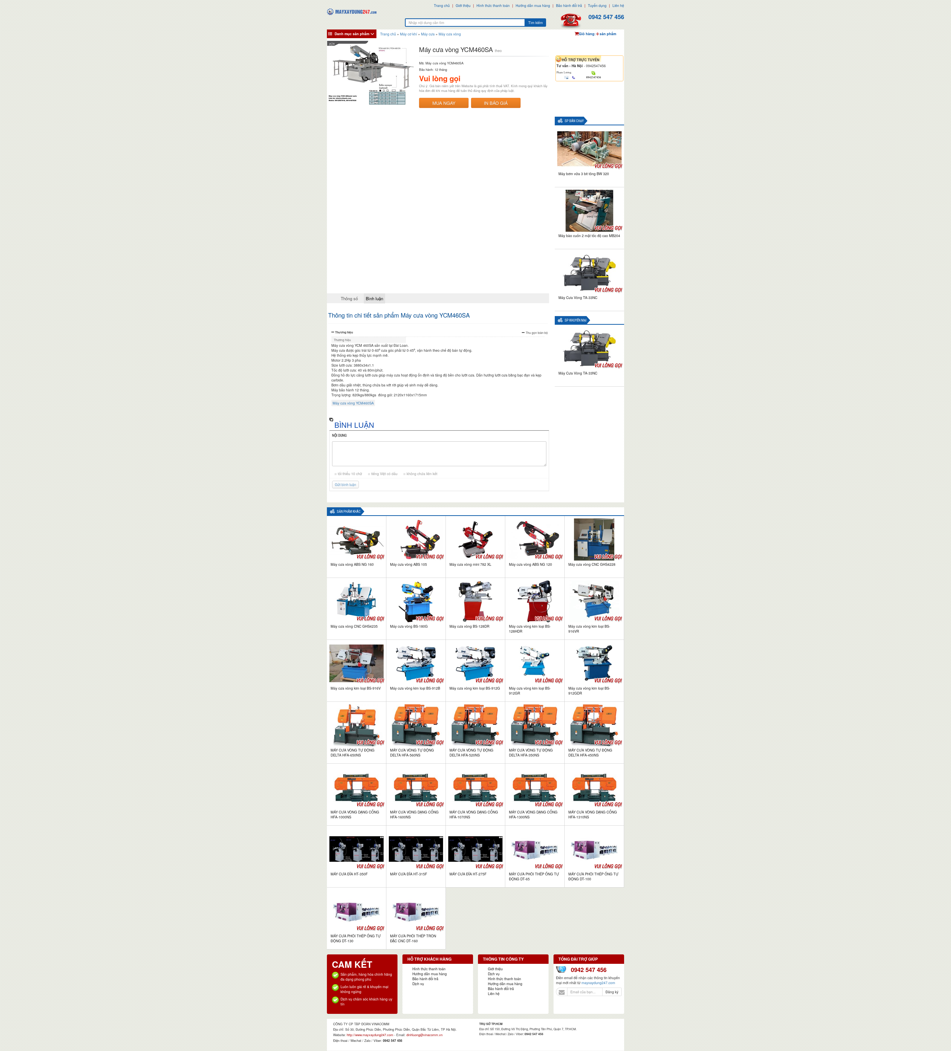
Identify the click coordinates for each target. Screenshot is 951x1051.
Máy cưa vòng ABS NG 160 (352, 564)
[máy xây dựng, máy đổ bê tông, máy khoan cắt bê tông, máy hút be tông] (351, 11)
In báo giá (496, 103)
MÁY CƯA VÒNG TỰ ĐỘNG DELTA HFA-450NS (590, 752)
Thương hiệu (344, 332)
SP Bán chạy (574, 121)
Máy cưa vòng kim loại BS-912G (474, 688)
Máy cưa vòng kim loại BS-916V (356, 688)
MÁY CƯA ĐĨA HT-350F (349, 873)
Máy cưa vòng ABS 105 (408, 564)
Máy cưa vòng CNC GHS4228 (591, 564)
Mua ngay (443, 103)
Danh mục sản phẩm (352, 33)
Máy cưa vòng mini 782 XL (470, 564)
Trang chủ (442, 5)
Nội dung (339, 435)
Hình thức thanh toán (493, 5)
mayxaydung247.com (598, 982)
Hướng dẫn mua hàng (533, 5)
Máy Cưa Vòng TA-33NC (577, 297)
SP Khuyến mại (575, 320)
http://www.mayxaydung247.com (370, 1034)
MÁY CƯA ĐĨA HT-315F (408, 873)
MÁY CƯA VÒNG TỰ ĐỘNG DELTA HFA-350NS (531, 752)
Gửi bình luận (345, 484)
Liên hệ (618, 5)
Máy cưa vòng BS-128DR (469, 626)
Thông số (349, 298)
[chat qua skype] (593, 72)
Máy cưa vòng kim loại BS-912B (415, 688)
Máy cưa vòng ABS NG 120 (530, 564)
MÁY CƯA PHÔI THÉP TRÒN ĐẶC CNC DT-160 (413, 938)
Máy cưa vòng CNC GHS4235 (354, 626)
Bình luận (374, 298)
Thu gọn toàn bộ (537, 332)
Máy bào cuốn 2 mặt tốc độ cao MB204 (589, 235)
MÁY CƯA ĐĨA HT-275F (468, 873)
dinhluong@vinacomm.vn (424, 1034)
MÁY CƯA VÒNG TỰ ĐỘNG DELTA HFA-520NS (471, 752)
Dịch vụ (418, 983)
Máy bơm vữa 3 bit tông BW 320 (583, 173)
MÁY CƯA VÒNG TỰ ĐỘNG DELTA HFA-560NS (412, 752)
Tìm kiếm (535, 22)
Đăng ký (612, 991)
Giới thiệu (463, 5)
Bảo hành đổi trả (569, 5)
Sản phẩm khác (349, 511)
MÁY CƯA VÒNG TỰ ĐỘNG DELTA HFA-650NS (352, 752)
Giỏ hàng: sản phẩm (597, 33)
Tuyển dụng (597, 5)
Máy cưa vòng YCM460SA (353, 403)
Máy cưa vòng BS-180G (409, 626)
